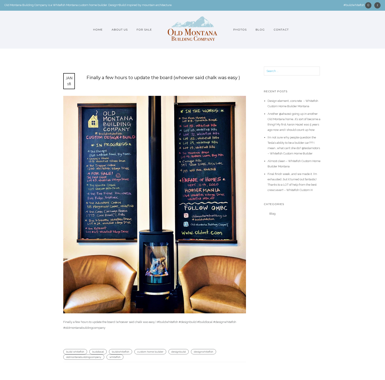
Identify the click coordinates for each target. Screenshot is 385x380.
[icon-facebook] (377, 5)
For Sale (144, 29)
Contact (281, 29)
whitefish (115, 357)
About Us (120, 29)
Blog (260, 29)
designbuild (178, 351)
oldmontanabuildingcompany (83, 357)
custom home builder (150, 351)
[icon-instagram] (369, 5)
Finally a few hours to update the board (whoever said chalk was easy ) (163, 77)
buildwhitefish (120, 351)
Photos (240, 29)
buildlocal (98, 351)
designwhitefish (203, 351)
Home (98, 29)
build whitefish (75, 351)
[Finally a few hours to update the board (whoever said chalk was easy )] (154, 204)
